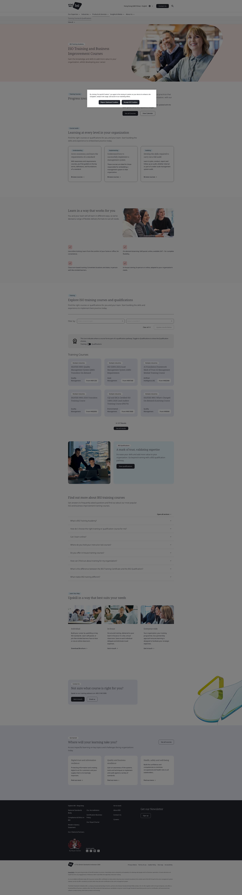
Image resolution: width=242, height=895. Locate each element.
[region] (121, 98)
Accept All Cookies (130, 102)
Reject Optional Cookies (109, 102)
